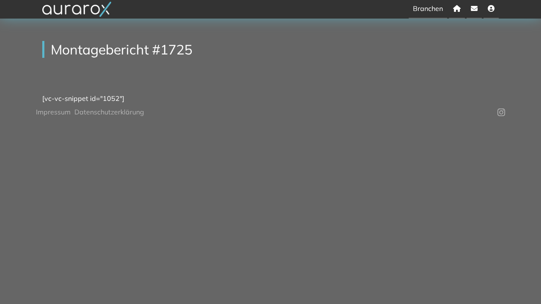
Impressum (53, 112)
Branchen (428, 8)
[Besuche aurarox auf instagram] (501, 112)
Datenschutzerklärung (109, 112)
